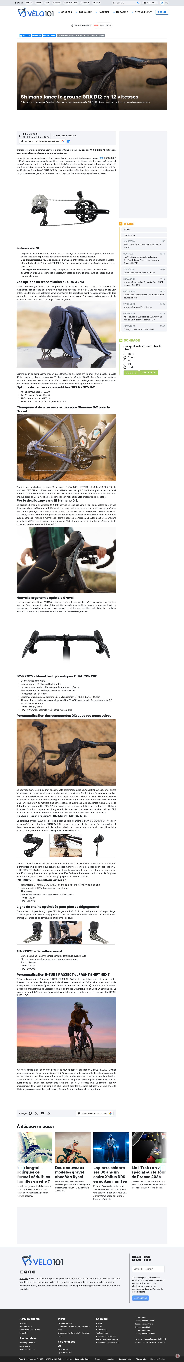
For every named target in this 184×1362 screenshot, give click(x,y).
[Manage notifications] (178, 1356)
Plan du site (141, 1359)
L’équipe (110, 1359)
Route (29, 3)
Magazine (122, 12)
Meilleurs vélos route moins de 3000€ (150, 1339)
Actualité (85, 12)
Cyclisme (23, 1323)
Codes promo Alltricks (144, 1324)
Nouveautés (49, 36)
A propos (99, 1359)
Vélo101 (24, 1278)
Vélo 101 (26, 36)
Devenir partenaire (27, 1343)
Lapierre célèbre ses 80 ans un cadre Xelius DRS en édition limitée (110, 1175)
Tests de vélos (102, 1333)
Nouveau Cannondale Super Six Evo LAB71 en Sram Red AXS (143, 283)
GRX (102, 158)
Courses (66, 12)
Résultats (149, 372)
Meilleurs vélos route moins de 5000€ (150, 1342)
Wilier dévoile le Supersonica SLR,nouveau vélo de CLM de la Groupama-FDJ (143, 318)
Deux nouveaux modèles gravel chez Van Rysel (69, 1172)
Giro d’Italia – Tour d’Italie (30, 1330)
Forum (162, 12)
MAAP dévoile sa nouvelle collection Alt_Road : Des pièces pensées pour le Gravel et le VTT (141, 260)
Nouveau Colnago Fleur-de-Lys (138, 307)
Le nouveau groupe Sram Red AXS (139, 272)
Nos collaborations (27, 1349)
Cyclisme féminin (65, 1352)
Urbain (96, 3)
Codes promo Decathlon (145, 1334)
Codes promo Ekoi (142, 1327)
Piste (38, 3)
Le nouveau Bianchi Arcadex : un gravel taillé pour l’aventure (144, 296)
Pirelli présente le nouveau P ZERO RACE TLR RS (142, 246)
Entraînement (143, 12)
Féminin (85, 3)
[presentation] (21, 1168)
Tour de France (26, 1326)
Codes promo (140, 1317)
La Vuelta (23, 1333)
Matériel (104, 12)
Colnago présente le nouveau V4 (139, 329)
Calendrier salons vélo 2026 (108, 1343)
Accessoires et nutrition (106, 1336)
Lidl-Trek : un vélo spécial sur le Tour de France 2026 (149, 1172)
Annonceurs (25, 1346)
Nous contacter (125, 1359)
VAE (129, 364)
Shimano (45, 263)
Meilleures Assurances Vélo (107, 1339)
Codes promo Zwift (142, 1330)
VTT (47, 3)
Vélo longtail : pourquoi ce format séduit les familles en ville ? (33, 1175)
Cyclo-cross (70, 3)
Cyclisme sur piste (65, 1323)
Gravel (56, 3)
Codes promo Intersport (145, 1321)
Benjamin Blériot (66, 136)
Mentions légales (157, 1359)
